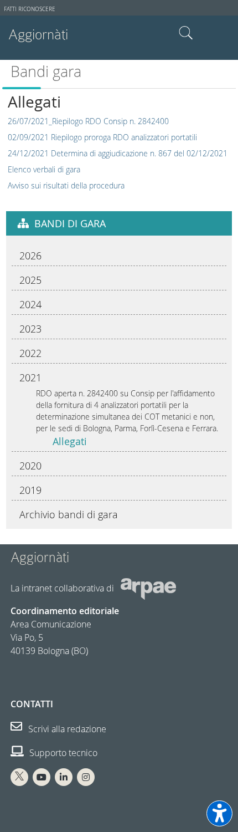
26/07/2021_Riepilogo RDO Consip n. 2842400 (88, 121)
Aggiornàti (38, 35)
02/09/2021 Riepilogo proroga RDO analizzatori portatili (102, 137)
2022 (30, 353)
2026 (30, 255)
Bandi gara (46, 71)
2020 (30, 465)
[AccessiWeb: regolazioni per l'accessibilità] (219, 813)
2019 (30, 490)
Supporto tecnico (62, 753)
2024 (30, 304)
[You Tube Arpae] (41, 777)
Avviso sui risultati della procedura (66, 185)
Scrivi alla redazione (66, 729)
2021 (30, 377)
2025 (30, 280)
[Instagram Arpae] (86, 777)
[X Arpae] (19, 777)
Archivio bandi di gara (68, 514)
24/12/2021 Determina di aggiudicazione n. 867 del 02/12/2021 (117, 153)
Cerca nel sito (186, 33)
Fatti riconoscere (29, 9)
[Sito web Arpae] (148, 588)
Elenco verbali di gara (44, 169)
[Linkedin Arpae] (64, 777)
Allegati (70, 441)
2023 (30, 328)
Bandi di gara (70, 223)
